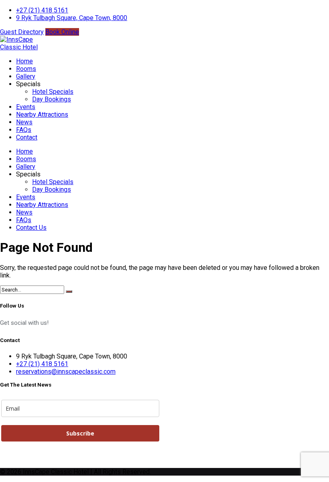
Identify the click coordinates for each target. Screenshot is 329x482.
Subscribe (80, 433)
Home (24, 61)
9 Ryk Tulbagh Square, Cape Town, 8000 (71, 18)
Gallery (25, 76)
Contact (26, 137)
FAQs (23, 130)
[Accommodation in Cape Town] (20, 47)
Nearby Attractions (42, 114)
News (24, 122)
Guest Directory (22, 32)
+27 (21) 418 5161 (42, 10)
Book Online (62, 32)
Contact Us (31, 227)
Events (25, 107)
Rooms (26, 69)
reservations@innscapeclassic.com (66, 371)
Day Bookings (51, 99)
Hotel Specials (52, 91)
